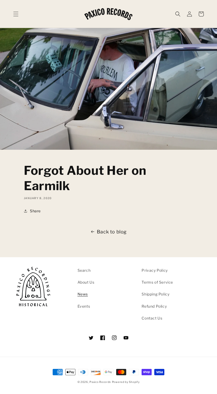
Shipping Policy (155, 294)
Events (84, 306)
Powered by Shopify (126, 381)
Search (84, 270)
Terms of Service (157, 282)
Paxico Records (100, 381)
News (83, 294)
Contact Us (152, 318)
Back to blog (112, 231)
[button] (16, 14)
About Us (86, 282)
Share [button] (35, 211)
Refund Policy (154, 306)
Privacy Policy (155, 270)
